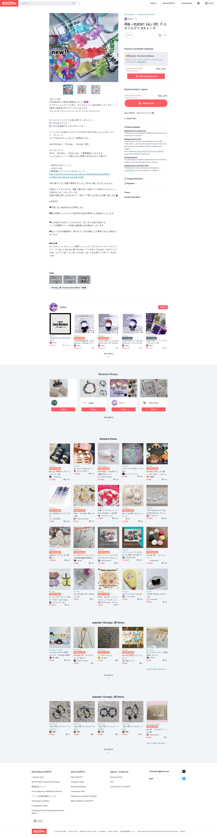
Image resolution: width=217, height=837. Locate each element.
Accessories (129, 14)
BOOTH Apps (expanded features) (46, 782)
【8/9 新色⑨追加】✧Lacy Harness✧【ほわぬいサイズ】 (84, 342)
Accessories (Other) (146, 14)
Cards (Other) (150, 336)
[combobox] (48, 3)
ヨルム (122, 403)
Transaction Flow (78, 791)
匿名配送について (39, 786)
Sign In (153, 3)
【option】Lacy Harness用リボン (60, 339)
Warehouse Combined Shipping (84, 796)
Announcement (116, 777)
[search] (73, 3)
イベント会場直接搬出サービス (44, 796)
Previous (51, 48)
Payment (130, 183)
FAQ (111, 782)
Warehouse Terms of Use (88, 831)
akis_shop (153, 403)
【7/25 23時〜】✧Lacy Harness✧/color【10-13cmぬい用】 (108, 342)
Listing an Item (38, 777)
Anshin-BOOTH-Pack (144, 151)
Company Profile (60, 831)
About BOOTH (169, 3)
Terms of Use (72, 831)
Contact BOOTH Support (120, 786)
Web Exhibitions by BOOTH (82, 801)
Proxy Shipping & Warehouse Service (47, 791)
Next (116, 48)
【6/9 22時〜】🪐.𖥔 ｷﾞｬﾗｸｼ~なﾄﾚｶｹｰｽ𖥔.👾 (156, 342)
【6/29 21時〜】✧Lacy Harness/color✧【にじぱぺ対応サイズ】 (132, 342)
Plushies (53, 336)
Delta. (63, 307)
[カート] (136, 19)
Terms (127, 192)
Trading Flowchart (135, 179)
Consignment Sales (39, 806)
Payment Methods (78, 786)
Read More (142, 62)
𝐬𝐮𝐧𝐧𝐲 (91, 403)
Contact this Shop (132, 197)
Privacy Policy (113, 831)
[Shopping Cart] (198, 3)
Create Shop (186, 3)
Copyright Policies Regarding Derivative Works (48, 811)
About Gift (131, 118)
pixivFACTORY (129, 170)
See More (108, 417)
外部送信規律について (127, 831)
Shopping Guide (77, 782)
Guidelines (102, 831)
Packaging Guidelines (40, 801)
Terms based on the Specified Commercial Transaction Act (157, 831)
